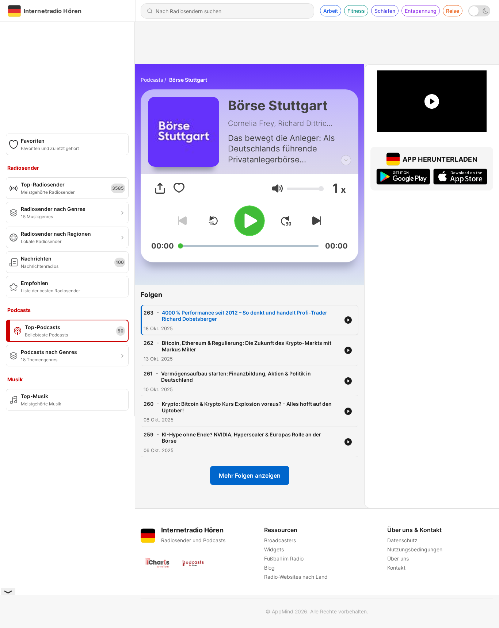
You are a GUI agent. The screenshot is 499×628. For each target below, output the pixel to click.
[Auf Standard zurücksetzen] (213, 221)
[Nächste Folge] (315, 221)
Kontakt (396, 568)
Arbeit (330, 11)
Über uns (398, 558)
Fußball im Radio (284, 558)
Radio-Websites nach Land (296, 577)
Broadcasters (280, 540)
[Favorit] (179, 188)
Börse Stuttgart (188, 80)
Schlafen (384, 11)
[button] (277, 188)
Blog (269, 568)
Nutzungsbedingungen (414, 549)
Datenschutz (402, 540)
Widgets (274, 549)
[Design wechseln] (479, 10)
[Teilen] (160, 188)
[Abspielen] (249, 220)
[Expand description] (346, 160)
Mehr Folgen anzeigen (250, 475)
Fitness (356, 11)
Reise (452, 11)
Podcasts (152, 80)
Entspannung (421, 11)
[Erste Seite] (286, 221)
